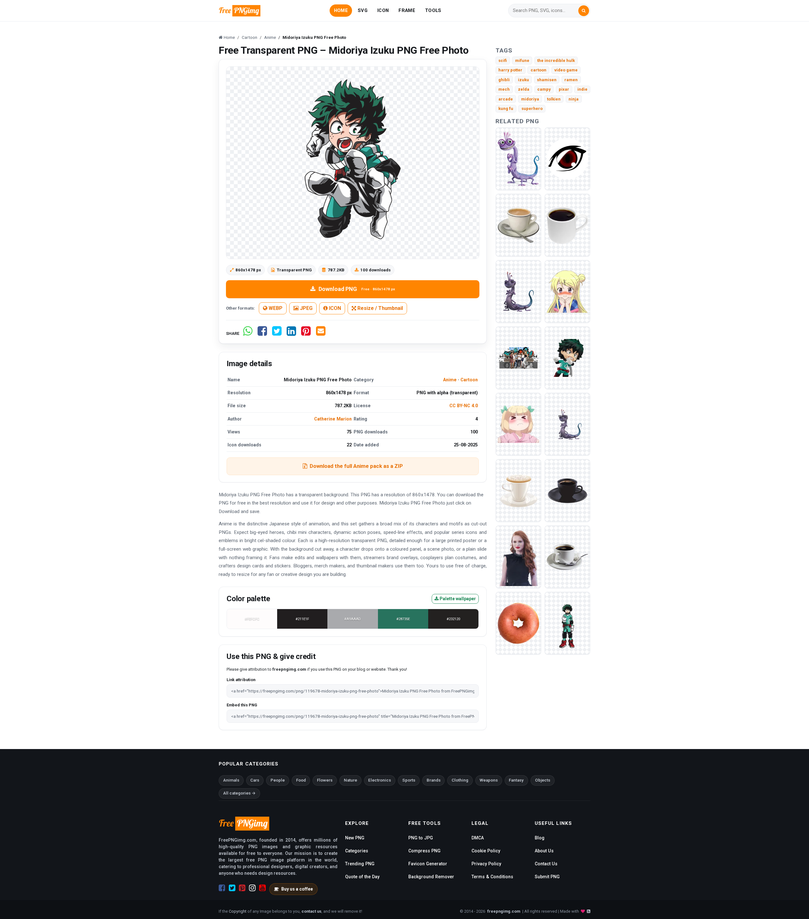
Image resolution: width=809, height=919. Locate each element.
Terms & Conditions (492, 876)
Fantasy (516, 780)
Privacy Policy (486, 864)
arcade (505, 99)
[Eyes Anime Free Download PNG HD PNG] (567, 158)
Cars (254, 780)
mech (504, 89)
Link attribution (241, 679)
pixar (564, 89)
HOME (341, 10)
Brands (434, 780)
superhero (532, 108)
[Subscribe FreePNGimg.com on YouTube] (262, 888)
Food (301, 780)
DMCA (477, 838)
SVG (363, 10)
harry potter (510, 70)
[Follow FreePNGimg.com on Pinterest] (242, 888)
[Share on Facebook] (262, 333)
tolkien (554, 99)
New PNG (354, 838)
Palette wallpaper (457, 598)
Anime (450, 379)
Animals (231, 780)
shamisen (547, 79)
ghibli (504, 79)
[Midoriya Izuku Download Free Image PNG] (567, 622)
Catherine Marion (333, 418)
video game (566, 70)
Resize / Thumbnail (379, 308)
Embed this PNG (242, 705)
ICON (383, 10)
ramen (571, 79)
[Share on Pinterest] (306, 333)
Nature (350, 780)
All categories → (239, 793)
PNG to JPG (420, 838)
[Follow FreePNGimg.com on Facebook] (222, 888)
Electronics (379, 780)
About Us (544, 851)
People (278, 780)
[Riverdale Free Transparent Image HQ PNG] (518, 357)
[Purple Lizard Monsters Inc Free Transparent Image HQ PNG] (518, 158)
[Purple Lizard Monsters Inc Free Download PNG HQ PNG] (518, 291)
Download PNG (357, 289)
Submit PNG (547, 876)
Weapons (489, 780)
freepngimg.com (503, 911)
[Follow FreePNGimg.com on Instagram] (252, 888)
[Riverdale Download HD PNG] (518, 556)
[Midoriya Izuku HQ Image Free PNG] (567, 357)
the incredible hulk (556, 60)
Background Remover (431, 876)
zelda (523, 89)
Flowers (324, 780)
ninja (574, 99)
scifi (502, 60)
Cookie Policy (485, 851)
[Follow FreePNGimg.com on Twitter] (232, 888)
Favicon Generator (427, 864)
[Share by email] (320, 333)
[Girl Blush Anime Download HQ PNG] (518, 423)
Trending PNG (359, 864)
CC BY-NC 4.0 (463, 405)
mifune (522, 60)
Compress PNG (424, 851)
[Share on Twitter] (277, 333)
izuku (523, 79)
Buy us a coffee (297, 889)
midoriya (530, 99)
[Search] (583, 10)
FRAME (406, 10)
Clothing (460, 780)
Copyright (237, 911)
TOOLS (433, 10)
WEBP (275, 308)
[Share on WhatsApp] (247, 333)
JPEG (306, 308)
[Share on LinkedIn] (291, 333)
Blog (539, 838)
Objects (542, 780)
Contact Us (546, 864)
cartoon (538, 70)
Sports (408, 780)
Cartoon (469, 379)
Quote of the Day (362, 876)
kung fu (505, 108)
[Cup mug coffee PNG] (518, 224)
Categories (356, 851)
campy (544, 89)
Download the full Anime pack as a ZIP (356, 466)
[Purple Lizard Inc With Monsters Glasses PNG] (567, 423)
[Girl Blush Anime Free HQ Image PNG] (567, 291)
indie (582, 89)
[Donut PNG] (518, 622)
